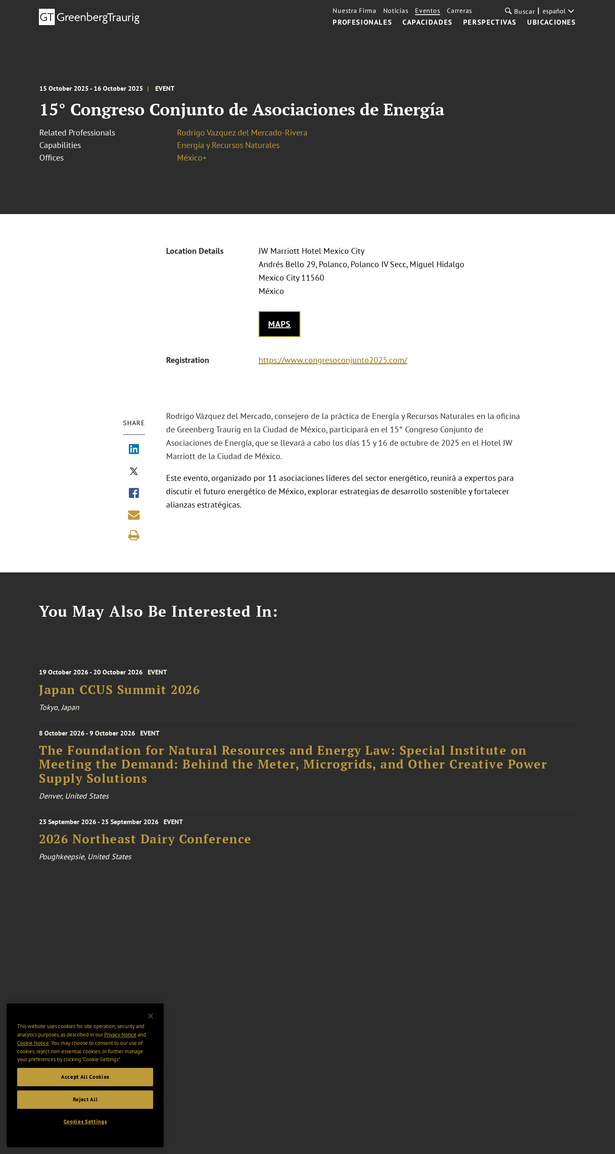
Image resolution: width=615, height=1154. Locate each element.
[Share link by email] (134, 515)
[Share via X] (134, 472)
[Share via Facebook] (134, 493)
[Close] (150, 1016)
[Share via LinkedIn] (134, 450)
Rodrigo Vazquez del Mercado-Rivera (242, 132)
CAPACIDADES (427, 22)
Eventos (427, 10)
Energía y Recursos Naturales (228, 145)
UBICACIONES (551, 22)
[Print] (133, 535)
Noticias (396, 10)
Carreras (459, 10)
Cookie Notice (33, 1043)
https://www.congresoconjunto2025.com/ (333, 360)
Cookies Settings (85, 1121)
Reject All (85, 1099)
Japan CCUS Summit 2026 (119, 690)
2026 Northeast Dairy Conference (145, 839)
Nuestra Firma (354, 10)
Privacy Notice (120, 1034)
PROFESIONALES (362, 22)
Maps (279, 324)
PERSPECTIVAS (490, 22)
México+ (192, 157)
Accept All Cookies (85, 1076)
